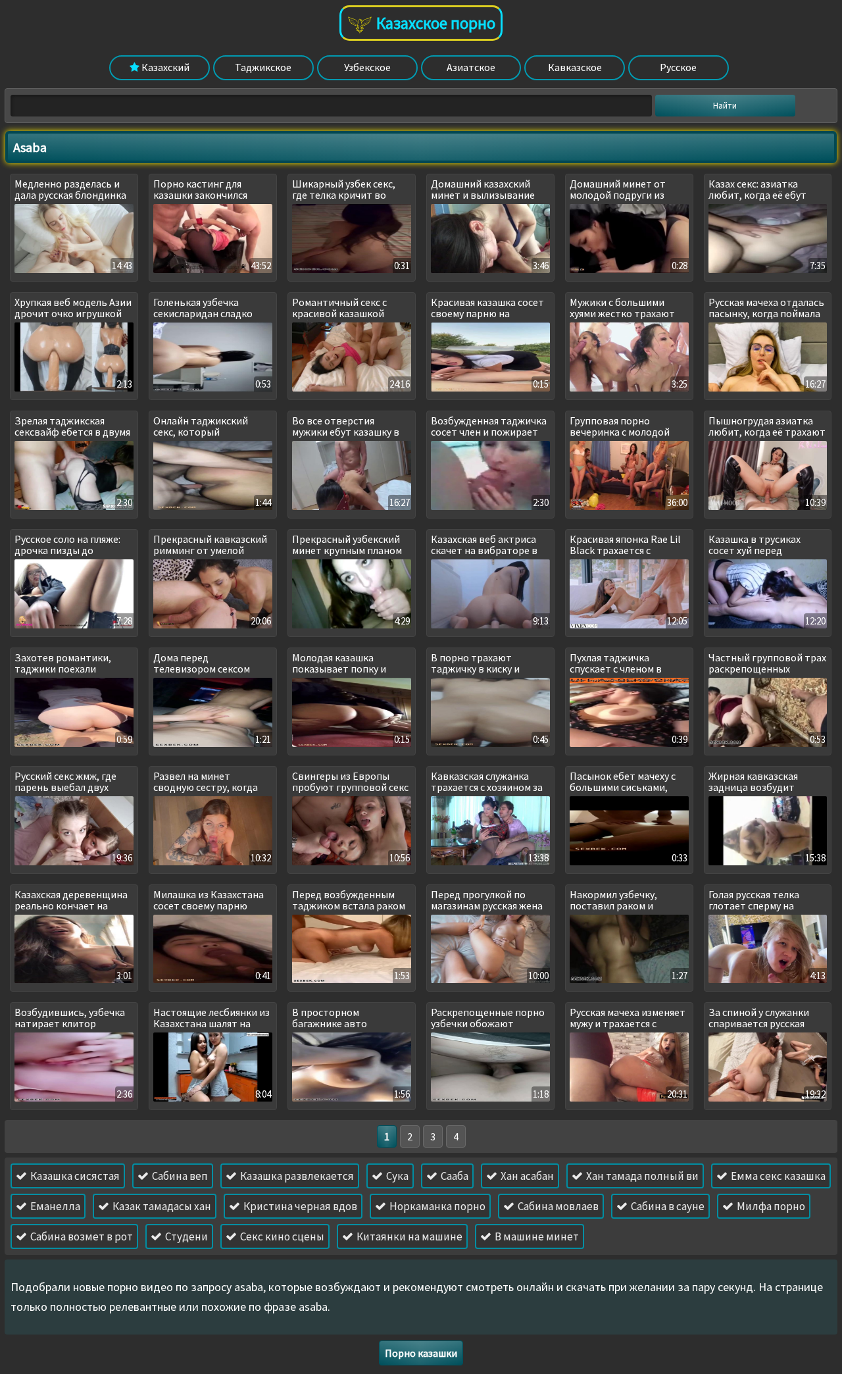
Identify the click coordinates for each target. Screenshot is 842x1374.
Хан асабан (526, 1176)
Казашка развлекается (296, 1176)
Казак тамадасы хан (161, 1206)
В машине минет (536, 1236)
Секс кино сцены (281, 1236)
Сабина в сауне (667, 1206)
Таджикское (263, 67)
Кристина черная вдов (299, 1206)
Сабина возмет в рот (80, 1236)
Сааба (453, 1176)
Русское (678, 67)
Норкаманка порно (436, 1206)
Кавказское (575, 67)
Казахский (164, 67)
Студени (185, 1236)
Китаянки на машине (408, 1236)
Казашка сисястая (74, 1176)
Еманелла (54, 1206)
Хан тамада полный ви (641, 1176)
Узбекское (367, 67)
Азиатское (471, 67)
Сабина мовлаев (557, 1206)
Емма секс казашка (777, 1176)
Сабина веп (179, 1176)
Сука (396, 1176)
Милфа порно (770, 1206)
